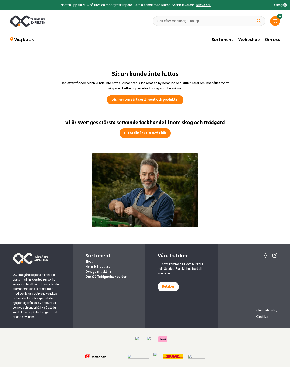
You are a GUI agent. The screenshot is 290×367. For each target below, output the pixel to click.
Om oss (272, 40)
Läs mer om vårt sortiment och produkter (145, 99)
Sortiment (222, 40)
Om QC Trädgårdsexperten (106, 276)
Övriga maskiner (99, 271)
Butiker (168, 286)
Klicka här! (203, 5)
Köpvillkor (262, 316)
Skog (89, 261)
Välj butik (24, 40)
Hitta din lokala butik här (145, 133)
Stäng (278, 5)
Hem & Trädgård (97, 266)
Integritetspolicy (266, 310)
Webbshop (249, 40)
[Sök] (259, 20)
